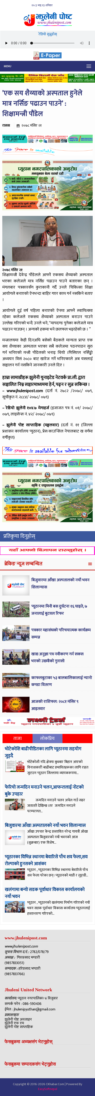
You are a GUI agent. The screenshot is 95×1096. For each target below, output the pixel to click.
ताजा (17, 738)
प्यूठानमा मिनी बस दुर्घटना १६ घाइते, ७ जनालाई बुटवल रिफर (59, 610)
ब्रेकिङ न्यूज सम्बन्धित (23, 564)
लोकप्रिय (47, 738)
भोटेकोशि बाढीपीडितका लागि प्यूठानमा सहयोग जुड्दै (43, 752)
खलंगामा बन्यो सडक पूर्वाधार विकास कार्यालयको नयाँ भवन (45, 893)
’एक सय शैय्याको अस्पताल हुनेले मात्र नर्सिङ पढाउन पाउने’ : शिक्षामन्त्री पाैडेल (42, 103)
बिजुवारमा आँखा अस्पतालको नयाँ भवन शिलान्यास (45, 825)
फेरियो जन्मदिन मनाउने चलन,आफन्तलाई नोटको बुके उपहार (44, 790)
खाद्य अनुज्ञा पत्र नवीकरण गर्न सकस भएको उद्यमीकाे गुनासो (57, 658)
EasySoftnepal (47, 1089)
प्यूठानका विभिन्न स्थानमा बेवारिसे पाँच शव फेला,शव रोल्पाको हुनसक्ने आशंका (46, 860)
